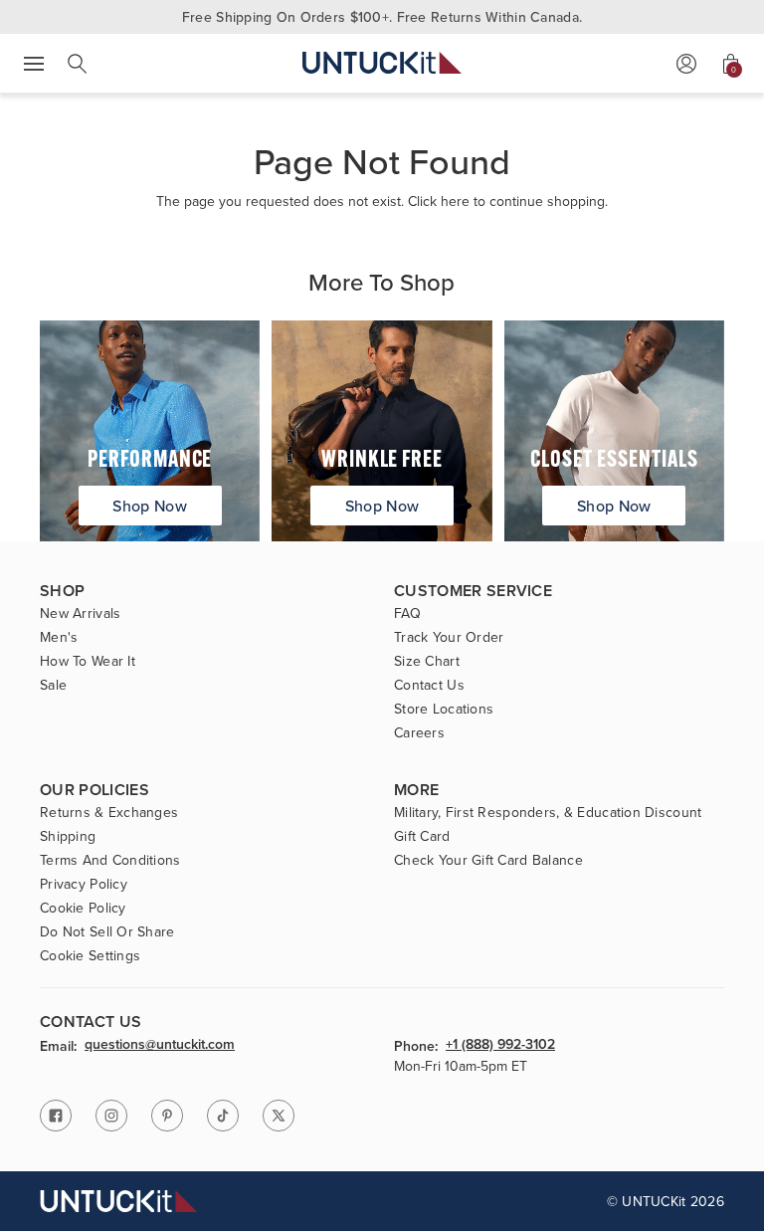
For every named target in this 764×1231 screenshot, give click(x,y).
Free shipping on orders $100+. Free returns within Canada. (382, 17)
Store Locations (443, 709)
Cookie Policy (83, 908)
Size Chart (427, 661)
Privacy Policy (83, 884)
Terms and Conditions (110, 860)
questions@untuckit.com (160, 1045)
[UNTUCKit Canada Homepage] (382, 63)
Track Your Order (448, 637)
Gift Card (422, 836)
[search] (78, 64)
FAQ (407, 613)
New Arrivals (80, 613)
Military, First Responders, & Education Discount (547, 812)
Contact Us (429, 685)
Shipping (68, 836)
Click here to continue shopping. (508, 201)
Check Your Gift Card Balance (488, 860)
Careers (419, 732)
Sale (53, 685)
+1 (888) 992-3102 (500, 1045)
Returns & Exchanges (109, 812)
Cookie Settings (90, 955)
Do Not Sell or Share (107, 931)
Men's (59, 637)
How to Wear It (87, 661)
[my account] (686, 64)
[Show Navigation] (34, 64)
